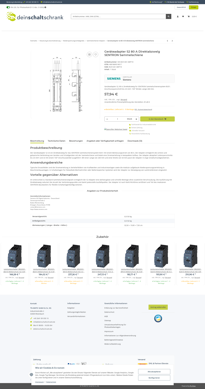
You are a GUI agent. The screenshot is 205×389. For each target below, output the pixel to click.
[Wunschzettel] (183, 16)
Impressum (108, 331)
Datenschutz (109, 312)
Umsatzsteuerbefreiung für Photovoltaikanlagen (115, 325)
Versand (124, 99)
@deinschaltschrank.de (42, 329)
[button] (177, 16)
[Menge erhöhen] (136, 119)
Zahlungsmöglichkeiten (76, 312)
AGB (106, 316)
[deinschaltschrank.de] (35, 16)
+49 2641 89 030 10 (31, 2)
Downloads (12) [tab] (135, 141)
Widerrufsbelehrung (112, 344)
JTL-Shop (193, 386)
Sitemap (107, 320)
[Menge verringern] (107, 119)
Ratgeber (71, 308)
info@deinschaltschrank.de (52, 2)
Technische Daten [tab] (56, 141)
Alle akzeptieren (154, 372)
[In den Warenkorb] (32, 48)
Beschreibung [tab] (37, 141)
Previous (6, 264)
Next (199, 264)
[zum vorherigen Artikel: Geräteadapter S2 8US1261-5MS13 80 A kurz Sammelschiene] (167, 40)
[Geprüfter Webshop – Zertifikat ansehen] (115, 129)
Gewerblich (181, 7)
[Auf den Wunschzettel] (95, 54)
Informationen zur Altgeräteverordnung (120, 335)
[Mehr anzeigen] (45, 7)
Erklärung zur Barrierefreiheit (116, 308)
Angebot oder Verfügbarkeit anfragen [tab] (105, 141)
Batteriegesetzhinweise (113, 340)
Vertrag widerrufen (158, 307)
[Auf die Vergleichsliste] (89, 54)
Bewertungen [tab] (76, 141)
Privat (193, 7)
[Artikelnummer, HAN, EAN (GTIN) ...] (168, 16)
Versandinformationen (76, 316)
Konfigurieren (154, 378)
